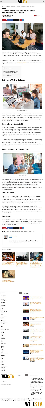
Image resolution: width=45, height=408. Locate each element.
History (2, 334)
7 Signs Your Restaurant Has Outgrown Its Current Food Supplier (8, 263)
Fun (2, 328)
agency (7, 231)
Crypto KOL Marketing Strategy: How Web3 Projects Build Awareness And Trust (36, 351)
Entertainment (4, 321)
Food (2, 326)
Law (2, 341)
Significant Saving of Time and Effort (12, 74)
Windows (3, 370)
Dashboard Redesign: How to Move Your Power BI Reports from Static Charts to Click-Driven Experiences (37, 359)
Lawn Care (3, 343)
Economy (3, 318)
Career (2, 312)
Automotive (3, 305)
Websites (3, 367)
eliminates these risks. (22, 185)
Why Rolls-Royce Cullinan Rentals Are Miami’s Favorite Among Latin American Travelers (36, 311)
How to (2, 337)
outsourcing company (7, 119)
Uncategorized (4, 365)
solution (30, 231)
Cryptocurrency (4, 315)
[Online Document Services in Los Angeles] (8, 271)
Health (2, 332)
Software (25, 231)
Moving (2, 346)
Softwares (3, 355)
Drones (2, 317)
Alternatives (3, 300)
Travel (2, 364)
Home (3, 6)
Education (3, 320)
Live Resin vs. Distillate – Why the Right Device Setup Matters (36, 297)
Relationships (4, 353)
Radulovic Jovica (9, 15)
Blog (2, 308)
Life (2, 344)
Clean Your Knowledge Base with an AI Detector (36, 390)
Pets (2, 352)
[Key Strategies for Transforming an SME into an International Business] (22, 253)
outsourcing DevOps (21, 62)
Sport (2, 356)
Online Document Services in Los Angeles (8, 281)
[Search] (43, 1)
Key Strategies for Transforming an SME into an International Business (22, 264)
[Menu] (1, 1)
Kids (2, 340)
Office (2, 349)
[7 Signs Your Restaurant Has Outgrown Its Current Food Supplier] (8, 253)
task (33, 231)
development (12, 231)
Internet (3, 338)
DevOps (40, 207)
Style (2, 358)
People (2, 350)
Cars (2, 314)
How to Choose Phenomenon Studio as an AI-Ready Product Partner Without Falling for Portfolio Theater (36, 265)
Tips (2, 361)
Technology (3, 359)
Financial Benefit (7, 75)
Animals (3, 302)
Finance (3, 325)
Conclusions (6, 76)
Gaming (2, 331)
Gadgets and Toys (5, 329)
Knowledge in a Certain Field (10, 72)
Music (2, 347)
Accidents (3, 299)
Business (8, 6)
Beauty (2, 306)
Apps (2, 303)
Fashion (3, 323)
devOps (16, 231)
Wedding (3, 369)
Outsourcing (21, 231)
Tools (2, 362)
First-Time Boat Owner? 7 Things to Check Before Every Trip (36, 303)
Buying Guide (4, 311)
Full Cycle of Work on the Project (11, 71)
